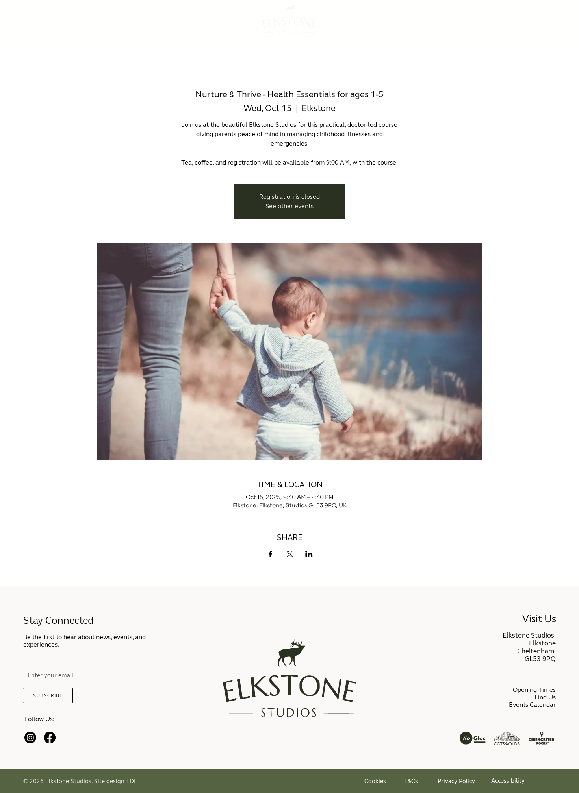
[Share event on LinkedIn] (309, 554)
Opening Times (534, 689)
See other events (289, 206)
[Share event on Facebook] (270, 554)
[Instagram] (30, 737)
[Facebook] (50, 737)
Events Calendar (532, 704)
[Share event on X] (289, 554)
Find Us (545, 697)
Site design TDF (115, 781)
